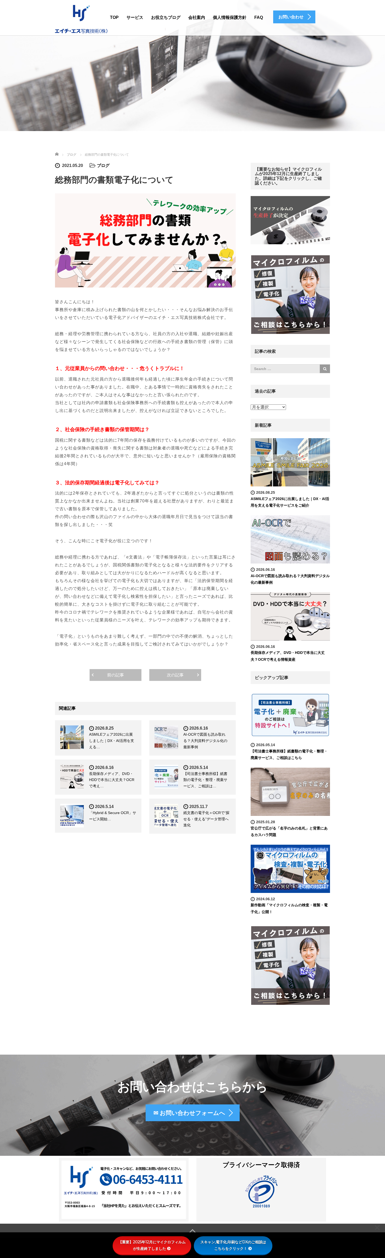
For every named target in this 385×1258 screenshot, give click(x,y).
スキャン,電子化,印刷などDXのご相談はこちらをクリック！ (233, 1245)
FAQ (258, 17)
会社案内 (196, 17)
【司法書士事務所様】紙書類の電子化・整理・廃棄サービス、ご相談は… (205, 780)
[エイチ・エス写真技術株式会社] (81, 18)
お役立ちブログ (165, 17)
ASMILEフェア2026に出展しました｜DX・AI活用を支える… (111, 740)
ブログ (103, 165)
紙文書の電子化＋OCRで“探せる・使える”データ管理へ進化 (206, 819)
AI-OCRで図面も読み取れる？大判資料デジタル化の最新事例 (205, 740)
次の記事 (175, 675)
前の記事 (115, 675)
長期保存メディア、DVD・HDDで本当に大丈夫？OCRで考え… (111, 780)
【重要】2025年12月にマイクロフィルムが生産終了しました (152, 1245)
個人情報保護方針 (229, 17)
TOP (114, 17)
